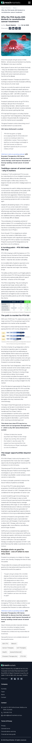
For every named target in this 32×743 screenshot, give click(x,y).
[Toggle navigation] (29, 2)
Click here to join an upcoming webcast (12, 154)
